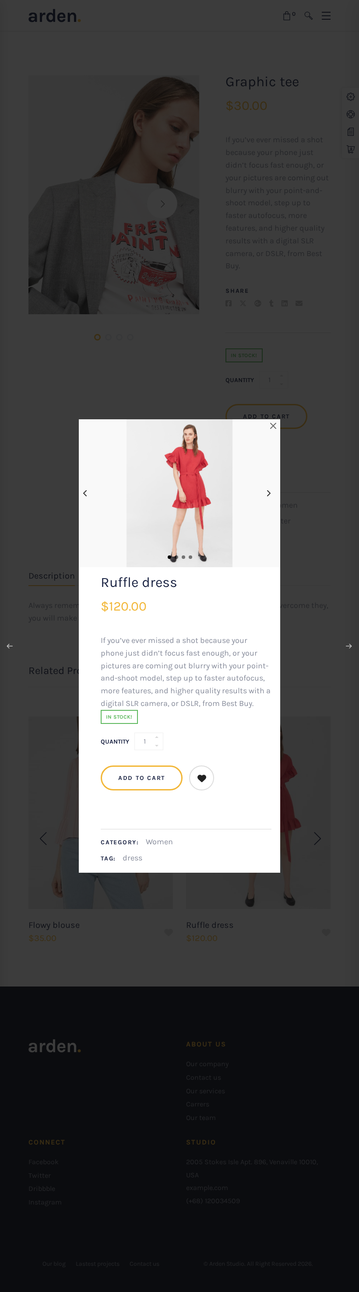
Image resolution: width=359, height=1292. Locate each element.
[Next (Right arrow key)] (349, 646)
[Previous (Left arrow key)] (10, 646)
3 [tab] (183, 556)
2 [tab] (176, 556)
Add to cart (141, 778)
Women (159, 841)
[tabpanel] (179, 493)
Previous (88, 493)
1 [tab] (168, 556)
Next (270, 493)
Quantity (115, 741)
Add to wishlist (201, 777)
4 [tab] (190, 556)
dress (132, 858)
